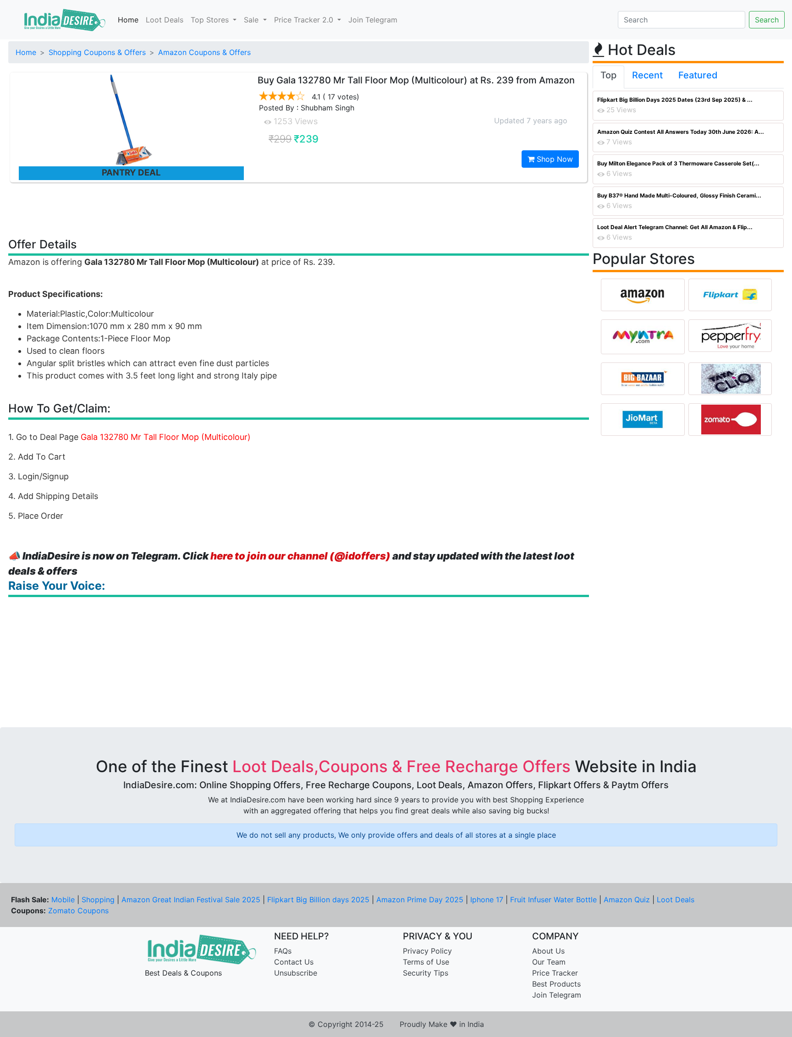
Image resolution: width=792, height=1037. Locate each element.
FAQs (283, 950)
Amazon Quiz (627, 899)
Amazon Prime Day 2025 (419, 899)
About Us (548, 950)
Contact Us (294, 961)
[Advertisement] (299, 209)
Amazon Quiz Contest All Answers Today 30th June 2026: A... (680, 131)
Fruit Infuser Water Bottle (553, 899)
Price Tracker (555, 972)
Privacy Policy (427, 950)
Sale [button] (252, 19)
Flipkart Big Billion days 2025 (318, 899)
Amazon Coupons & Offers (204, 52)
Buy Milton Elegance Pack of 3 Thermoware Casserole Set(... (678, 163)
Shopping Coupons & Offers (97, 52)
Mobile (63, 899)
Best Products (556, 983)
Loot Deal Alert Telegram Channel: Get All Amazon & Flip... (675, 227)
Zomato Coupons (78, 910)
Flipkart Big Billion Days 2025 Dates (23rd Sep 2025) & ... (675, 99)
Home (128, 19)
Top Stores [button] (211, 19)
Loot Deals (164, 19)
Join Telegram (372, 19)
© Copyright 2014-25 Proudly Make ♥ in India (396, 1024)
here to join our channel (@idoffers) (300, 556)
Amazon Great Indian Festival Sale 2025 (190, 899)
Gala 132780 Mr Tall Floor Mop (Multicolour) (166, 437)
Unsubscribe (295, 972)
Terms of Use (426, 961)
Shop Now (553, 159)
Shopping (98, 899)
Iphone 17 (486, 899)
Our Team (549, 961)
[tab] (608, 77)
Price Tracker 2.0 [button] (305, 19)
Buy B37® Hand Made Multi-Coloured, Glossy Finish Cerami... (679, 195)
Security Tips (425, 972)
